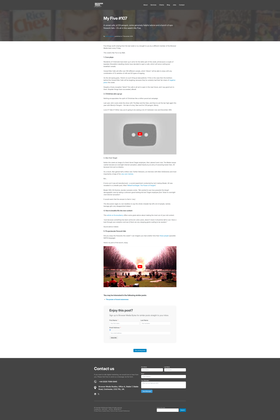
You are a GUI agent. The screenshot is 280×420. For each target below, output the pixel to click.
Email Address (114, 328)
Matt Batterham (109, 36)
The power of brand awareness (117, 299)
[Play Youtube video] (140, 133)
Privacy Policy (97, 411)
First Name (113, 320)
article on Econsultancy (115, 215)
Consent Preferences (124, 411)
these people (164, 236)
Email (142, 373)
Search (183, 410)
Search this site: (161, 407)
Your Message (145, 380)
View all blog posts (140, 350)
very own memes (127, 174)
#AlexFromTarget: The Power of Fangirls (141, 185)
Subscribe (114, 337)
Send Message (147, 391)
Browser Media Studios (108, 387)
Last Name (144, 320)
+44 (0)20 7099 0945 (108, 382)
